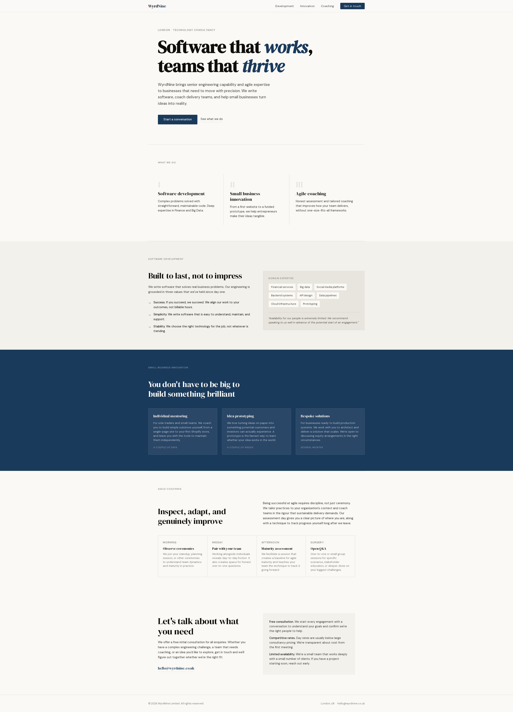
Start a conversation (178, 119)
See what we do (212, 119)
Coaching (327, 6)
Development (284, 6)
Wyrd (157, 6)
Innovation (307, 6)
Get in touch (352, 6)
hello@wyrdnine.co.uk (176, 668)
